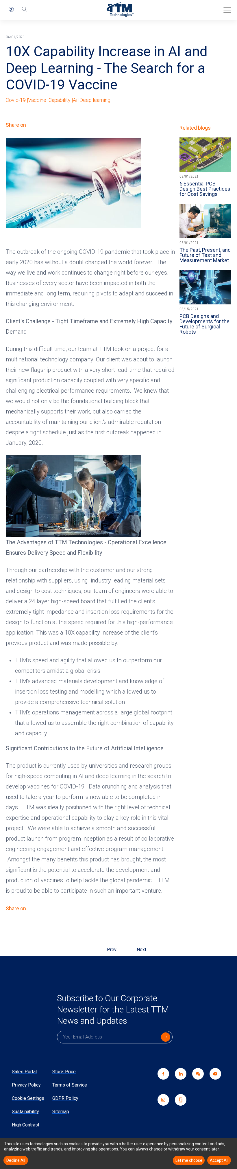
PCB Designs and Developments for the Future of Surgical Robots (204, 324)
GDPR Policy (65, 1098)
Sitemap (60, 1111)
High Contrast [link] (25, 1125)
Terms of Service (69, 1085)
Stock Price (64, 1071)
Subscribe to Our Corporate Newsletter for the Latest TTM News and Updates (113, 1009)
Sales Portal (24, 1071)
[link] (195, 1081)
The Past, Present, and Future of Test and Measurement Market (205, 255)
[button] (11, 9)
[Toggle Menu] (225, 8)
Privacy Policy (26, 1085)
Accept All (219, 1160)
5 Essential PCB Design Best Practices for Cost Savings (204, 189)
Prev (111, 949)
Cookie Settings (28, 1098)
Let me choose (188, 1160)
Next (141, 949)
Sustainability (25, 1111)
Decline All (15, 1160)
